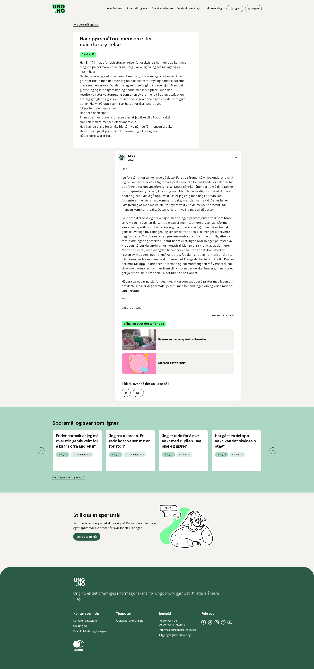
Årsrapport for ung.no (129, 620)
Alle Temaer (114, 8)
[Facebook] (223, 622)
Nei (138, 393)
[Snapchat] (203, 622)
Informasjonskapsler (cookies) (177, 630)
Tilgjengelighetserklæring (175, 635)
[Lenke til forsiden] (58, 8)
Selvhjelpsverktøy (188, 8)
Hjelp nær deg (213, 8)
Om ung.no (80, 626)
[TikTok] (210, 622)
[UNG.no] (157, 582)
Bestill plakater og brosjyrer (90, 631)
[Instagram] (216, 622)
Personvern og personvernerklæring (172, 622)
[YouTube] (229, 622)
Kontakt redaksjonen (86, 620)
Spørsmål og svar (137, 8)
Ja (126, 393)
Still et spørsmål (87, 536)
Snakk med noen (162, 8)
